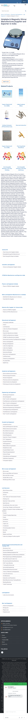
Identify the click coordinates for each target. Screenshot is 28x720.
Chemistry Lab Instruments (11, 665)
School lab (13, 667)
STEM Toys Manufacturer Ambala (10, 335)
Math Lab (18, 667)
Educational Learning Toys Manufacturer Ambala (14, 339)
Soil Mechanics (6, 575)
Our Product (7, 14)
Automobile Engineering (8, 567)
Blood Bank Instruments (8, 430)
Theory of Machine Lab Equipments (11, 571)
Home (2, 14)
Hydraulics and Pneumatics (9, 577)
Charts (4, 324)
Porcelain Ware (6, 360)
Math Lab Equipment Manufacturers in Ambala (14, 294)
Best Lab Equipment (7, 603)
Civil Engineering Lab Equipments (10, 409)
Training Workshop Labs (8, 565)
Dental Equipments (7, 435)
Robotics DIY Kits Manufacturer (10, 311)
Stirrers (5, 494)
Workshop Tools (7, 548)
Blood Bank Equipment (8, 433)
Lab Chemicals (6, 326)
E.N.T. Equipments (7, 439)
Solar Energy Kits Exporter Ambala (11, 256)
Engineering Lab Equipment (9, 392)
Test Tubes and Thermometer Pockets (12, 496)
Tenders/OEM (5, 639)
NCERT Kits (5, 362)
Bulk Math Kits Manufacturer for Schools (12, 296)
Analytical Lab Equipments (8, 371)
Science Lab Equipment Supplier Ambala (12, 267)
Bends (4, 532)
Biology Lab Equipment (8, 343)
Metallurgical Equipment (8, 394)
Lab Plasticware (6, 356)
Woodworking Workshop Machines (11, 561)
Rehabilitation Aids (7, 447)
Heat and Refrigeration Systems (10, 426)
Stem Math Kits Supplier (8, 299)
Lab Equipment (6, 592)
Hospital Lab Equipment (8, 422)
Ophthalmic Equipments (8, 458)
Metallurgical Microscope (9, 479)
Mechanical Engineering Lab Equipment (12, 407)
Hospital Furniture (7, 424)
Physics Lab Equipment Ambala (10, 284)
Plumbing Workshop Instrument (10, 569)
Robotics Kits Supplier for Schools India (12, 307)
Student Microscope (7, 477)
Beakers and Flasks (7, 534)
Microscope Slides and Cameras (10, 473)
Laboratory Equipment (21, 665)
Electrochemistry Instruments (10, 373)
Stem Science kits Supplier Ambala (11, 252)
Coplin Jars (5, 523)
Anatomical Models (7, 352)
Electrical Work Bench (8, 550)
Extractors (5, 521)
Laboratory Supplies (7, 348)
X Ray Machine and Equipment (9, 456)
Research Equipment (7, 377)
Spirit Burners (6, 503)
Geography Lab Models (8, 322)
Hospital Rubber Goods (8, 450)
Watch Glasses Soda (7, 490)
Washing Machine (7, 582)
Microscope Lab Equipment (9, 469)
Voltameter (5, 492)
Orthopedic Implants (7, 460)
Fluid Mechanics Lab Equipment (10, 411)
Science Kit (5, 249)
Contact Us (4, 644)
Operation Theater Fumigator (9, 437)
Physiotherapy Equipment (9, 452)
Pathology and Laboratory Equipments (12, 384)
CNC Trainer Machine (8, 563)
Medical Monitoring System (9, 445)
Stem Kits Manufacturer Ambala (10, 333)
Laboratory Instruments (8, 595)
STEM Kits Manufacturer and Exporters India (13, 275)
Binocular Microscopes (8, 475)
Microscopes (7, 668)
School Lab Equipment (8, 341)
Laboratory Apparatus (8, 345)
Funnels (5, 513)
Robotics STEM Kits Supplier (9, 309)
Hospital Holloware (7, 441)
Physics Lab (5, 609)
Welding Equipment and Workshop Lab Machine (13, 554)
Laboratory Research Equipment (10, 328)
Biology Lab (5, 607)
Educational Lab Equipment (9, 320)
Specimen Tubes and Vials (9, 501)
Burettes (5, 530)
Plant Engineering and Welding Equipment (12, 556)
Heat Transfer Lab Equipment (9, 399)
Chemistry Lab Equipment (16, 14)
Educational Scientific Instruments (11, 663)
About (24, 1)
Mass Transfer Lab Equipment (10, 403)
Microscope (5, 331)
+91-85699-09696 (6, 629)
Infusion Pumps (6, 454)
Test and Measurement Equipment (11, 405)
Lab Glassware (6, 488)
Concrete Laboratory (8, 573)
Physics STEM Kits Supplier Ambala (11, 286)
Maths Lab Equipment (8, 350)
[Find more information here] (15, 700)
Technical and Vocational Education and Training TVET (12, 545)
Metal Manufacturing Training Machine (12, 580)
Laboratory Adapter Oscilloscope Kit (11, 536)
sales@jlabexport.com (8, 627)
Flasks (4, 517)
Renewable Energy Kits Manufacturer (11, 254)
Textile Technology (7, 584)
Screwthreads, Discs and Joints (10, 505)
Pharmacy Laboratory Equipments (10, 379)
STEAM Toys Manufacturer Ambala (11, 337)
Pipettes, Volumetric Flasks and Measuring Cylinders (12, 510)
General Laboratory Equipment (10, 381)
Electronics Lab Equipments (9, 354)
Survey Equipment (7, 396)
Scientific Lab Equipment (8, 264)
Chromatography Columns (9, 527)
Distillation (5, 519)
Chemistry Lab (6, 612)
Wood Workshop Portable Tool (10, 558)
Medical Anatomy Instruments (10, 428)
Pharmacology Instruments (9, 375)
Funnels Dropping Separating (9, 515)
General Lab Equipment (8, 605)
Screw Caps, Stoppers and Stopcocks (11, 507)
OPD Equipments (7, 443)
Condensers (6, 525)
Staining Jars (6, 498)
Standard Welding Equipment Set (10, 552)
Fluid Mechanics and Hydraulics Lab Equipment (13, 401)
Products (4, 637)
